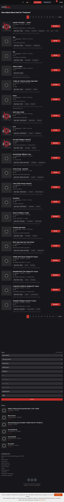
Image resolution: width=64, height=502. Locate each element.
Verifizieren (4, 472)
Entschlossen (39, 191)
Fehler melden (5, 466)
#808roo (14, 150)
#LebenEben (15, 48)
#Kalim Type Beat (35, 33)
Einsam (39, 120)
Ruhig (26, 104)
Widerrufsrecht (5, 463)
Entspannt (28, 45)
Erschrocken (34, 294)
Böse (26, 265)
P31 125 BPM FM (12, 429)
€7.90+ (56, 130)
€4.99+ (56, 157)
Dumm (38, 206)
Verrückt (33, 30)
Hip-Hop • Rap (18, 265)
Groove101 (11, 443)
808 (48, 30)
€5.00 (55, 70)
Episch (27, 294)
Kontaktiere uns (5, 464)
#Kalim (14, 33)
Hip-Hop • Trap (18, 30)
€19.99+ (55, 84)
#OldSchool (20, 48)
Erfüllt (38, 309)
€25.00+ (55, 26)
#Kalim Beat (28, 33)
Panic (15, 95)
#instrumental (22, 75)
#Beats (26, 75)
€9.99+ (56, 40)
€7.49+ (56, 115)
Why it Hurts (12, 415)
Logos (2, 468)
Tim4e (16, 24)
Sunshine (16, 198)
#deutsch (24, 33)
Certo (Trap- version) (20, 169)
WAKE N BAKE (17, 66)
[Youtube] (35, 479)
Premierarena (11, 431)
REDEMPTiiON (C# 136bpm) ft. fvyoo (25, 271)
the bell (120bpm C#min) (22, 139)
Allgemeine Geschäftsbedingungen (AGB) (12, 456)
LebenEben (18, 39)
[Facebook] (32, 479)
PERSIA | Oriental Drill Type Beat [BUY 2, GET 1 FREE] (23, 408)
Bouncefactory (12, 438)
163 (14, 52)
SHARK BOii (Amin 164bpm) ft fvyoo (25, 257)
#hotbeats (29, 150)
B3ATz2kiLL (11, 445)
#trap (18, 150)
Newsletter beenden (6, 475)
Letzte (60, 17)
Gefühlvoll (28, 89)
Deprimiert (32, 120)
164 (14, 37)
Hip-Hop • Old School (20, 120)
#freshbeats (34, 150)
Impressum (4, 461)
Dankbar (27, 60)
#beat (39, 150)
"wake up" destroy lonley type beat (25, 81)
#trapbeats (22, 150)
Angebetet (37, 45)
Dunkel (33, 104)
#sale (26, 150)
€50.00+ (55, 143)
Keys (52, 30)
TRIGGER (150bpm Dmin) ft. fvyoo (24, 301)
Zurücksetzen (59, 352)
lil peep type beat (19, 227)
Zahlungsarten (5, 470)
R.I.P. (14, 126)
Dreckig (27, 148)
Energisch (41, 30)
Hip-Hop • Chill (18, 104)
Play (6, 26)
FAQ (2, 457)
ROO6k (17, 141)
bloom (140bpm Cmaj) (21, 213)
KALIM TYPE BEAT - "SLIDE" (22, 22)
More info (43, 500)
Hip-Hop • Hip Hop (19, 221)
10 (53, 17)
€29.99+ (10, 419)
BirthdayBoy (18, 68)
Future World (12, 436)
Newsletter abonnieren (7, 473)
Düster (34, 148)
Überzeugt (38, 221)
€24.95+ (10, 412)
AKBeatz (10, 424)
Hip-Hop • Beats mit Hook (21, 162)
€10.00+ (10, 440)
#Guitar (29, 48)
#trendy (32, 48)
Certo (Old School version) (22, 183)
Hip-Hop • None (18, 73)
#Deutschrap (19, 33)
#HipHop (25, 48)
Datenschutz (4, 459)
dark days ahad (18, 112)
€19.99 (9, 447)
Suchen (32, 399)
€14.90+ (55, 99)
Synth (57, 30)
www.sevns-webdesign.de (34, 485)
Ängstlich (38, 133)
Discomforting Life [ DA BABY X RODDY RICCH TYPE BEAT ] (25, 422)
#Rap (41, 48)
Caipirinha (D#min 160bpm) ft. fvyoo (26, 286)
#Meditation (37, 48)
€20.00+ (10, 426)
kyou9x (17, 82)
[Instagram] (28, 479)
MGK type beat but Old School (23, 242)
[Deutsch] (27, 2)
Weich (35, 89)
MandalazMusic (12, 417)
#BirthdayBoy (15, 75)
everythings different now (22, 154)
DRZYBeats (11, 410)
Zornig (27, 30)
